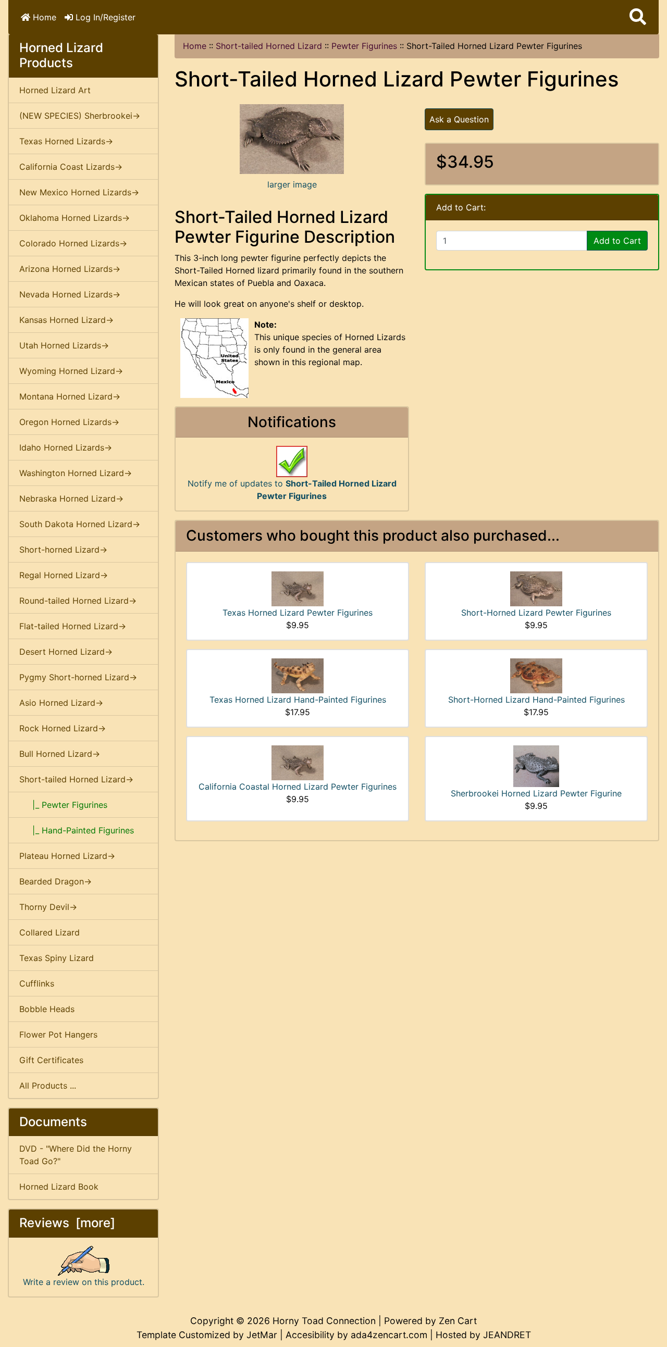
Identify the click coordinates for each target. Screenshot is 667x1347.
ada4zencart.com (389, 1334)
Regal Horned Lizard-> (63, 575)
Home (43, 17)
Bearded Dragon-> (55, 881)
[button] (637, 17)
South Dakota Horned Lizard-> (79, 524)
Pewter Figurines (364, 46)
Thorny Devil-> (48, 907)
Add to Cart (617, 240)
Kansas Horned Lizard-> (66, 320)
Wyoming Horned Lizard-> (71, 371)
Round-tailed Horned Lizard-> (78, 600)
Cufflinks (36, 983)
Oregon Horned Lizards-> (69, 422)
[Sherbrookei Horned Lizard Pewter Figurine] (536, 765)
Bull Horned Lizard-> (59, 754)
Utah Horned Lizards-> (64, 345)
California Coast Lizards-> (70, 166)
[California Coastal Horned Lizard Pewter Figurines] (297, 762)
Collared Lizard (49, 932)
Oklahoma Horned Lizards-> (74, 218)
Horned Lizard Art (55, 90)
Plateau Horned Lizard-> (67, 856)
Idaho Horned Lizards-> (65, 447)
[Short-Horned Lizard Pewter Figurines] (536, 588)
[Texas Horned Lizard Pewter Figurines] (297, 588)
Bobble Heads (47, 1009)
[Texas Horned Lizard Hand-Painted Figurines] (297, 675)
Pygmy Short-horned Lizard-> (78, 677)
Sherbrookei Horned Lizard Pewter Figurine (536, 793)
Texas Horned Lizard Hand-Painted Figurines (297, 699)
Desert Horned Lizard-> (66, 651)
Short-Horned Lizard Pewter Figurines (536, 612)
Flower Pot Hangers (58, 1034)
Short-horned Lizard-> (63, 549)
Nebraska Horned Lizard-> (71, 498)
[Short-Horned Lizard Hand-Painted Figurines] (536, 675)
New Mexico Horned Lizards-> (79, 192)
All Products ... (47, 1085)
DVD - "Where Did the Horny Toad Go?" (75, 1154)
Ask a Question (459, 119)
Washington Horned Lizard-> (75, 473)
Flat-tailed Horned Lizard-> (72, 626)
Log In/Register (104, 17)
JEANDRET (507, 1334)
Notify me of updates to (292, 489)
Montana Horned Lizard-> (69, 396)
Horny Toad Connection (324, 1320)
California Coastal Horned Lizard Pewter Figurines (298, 786)
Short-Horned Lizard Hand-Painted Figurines (536, 699)
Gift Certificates (51, 1060)
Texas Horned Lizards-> (66, 141)
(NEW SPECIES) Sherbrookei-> (79, 115)
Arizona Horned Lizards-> (69, 269)
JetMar (261, 1334)
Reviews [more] (67, 1222)
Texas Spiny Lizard (56, 958)
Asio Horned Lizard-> (61, 702)
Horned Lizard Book (58, 1186)
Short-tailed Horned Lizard (269, 46)
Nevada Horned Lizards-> (69, 294)
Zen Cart (458, 1320)
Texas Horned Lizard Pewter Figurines (298, 612)
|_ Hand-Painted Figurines (76, 830)
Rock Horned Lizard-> (62, 728)
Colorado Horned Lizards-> (73, 243)
